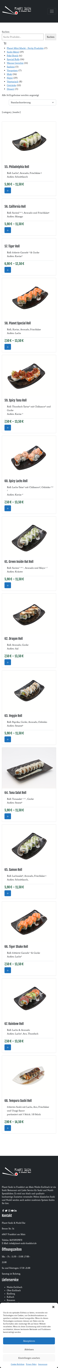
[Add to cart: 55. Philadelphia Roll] (7, 190)
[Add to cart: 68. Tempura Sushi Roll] (7, 1128)
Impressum (42, 1364)
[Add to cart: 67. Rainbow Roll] (7, 1047)
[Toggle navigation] (51, 11)
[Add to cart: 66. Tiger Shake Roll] (7, 970)
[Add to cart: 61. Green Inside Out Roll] (7, 585)
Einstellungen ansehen (29, 1358)
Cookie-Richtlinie (17, 1364)
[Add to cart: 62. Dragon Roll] (7, 662)
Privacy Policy (31, 1364)
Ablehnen (29, 1349)
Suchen (5, 31)
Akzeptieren (29, 1341)
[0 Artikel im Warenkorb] (5, 43)
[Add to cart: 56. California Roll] (7, 230)
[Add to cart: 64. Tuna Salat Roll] (7, 816)
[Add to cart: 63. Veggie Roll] (7, 739)
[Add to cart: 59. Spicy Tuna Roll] (7, 428)
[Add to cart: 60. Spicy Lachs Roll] (7, 508)
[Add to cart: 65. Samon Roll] (7, 893)
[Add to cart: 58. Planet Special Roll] (7, 347)
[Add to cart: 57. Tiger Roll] (7, 270)
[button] (53, 1306)
